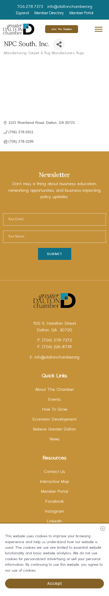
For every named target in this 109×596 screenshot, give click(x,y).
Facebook (54, 502)
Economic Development (55, 420)
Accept (54, 583)
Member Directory (49, 13)
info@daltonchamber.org (69, 7)
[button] (98, 28)
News (55, 439)
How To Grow (54, 410)
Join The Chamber (61, 29)
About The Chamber (54, 390)
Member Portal (81, 13)
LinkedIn (54, 521)
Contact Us (54, 472)
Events (54, 400)
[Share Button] (59, 44)
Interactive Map (54, 482)
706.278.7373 (30, 7)
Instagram (54, 512)
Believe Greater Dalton (54, 429)
